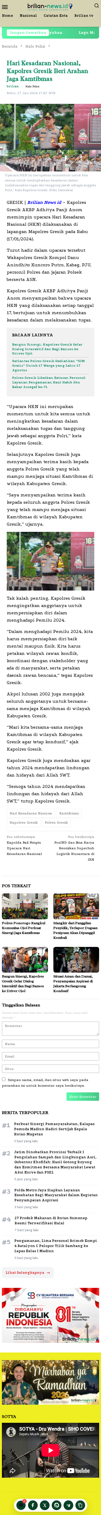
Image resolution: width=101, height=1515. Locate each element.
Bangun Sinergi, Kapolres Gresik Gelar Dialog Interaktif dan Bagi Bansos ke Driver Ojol (47, 349)
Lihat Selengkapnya (28, 1273)
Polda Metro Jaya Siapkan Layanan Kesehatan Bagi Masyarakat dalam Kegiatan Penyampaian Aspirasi (56, 1195)
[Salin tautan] (80, 1505)
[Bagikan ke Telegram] (68, 1505)
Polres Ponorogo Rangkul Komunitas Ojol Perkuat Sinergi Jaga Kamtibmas (23, 928)
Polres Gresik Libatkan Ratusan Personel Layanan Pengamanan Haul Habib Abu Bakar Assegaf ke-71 (49, 382)
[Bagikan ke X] (45, 1505)
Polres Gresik (56, 822)
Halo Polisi (32, 86)
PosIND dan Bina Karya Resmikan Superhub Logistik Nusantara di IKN (74, 848)
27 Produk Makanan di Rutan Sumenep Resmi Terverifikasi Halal (51, 1220)
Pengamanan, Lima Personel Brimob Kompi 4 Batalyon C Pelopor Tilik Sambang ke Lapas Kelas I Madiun (55, 1246)
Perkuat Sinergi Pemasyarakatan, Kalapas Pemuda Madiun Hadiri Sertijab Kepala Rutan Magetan (54, 1129)
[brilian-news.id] (50, 6)
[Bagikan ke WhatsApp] (56, 1505)
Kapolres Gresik (24, 822)
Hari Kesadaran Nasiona (31, 813)
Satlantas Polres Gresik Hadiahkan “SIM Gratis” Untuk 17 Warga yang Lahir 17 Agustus (48, 365)
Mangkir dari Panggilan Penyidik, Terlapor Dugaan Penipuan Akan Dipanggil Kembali (75, 930)
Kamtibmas (69, 813)
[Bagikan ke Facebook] (33, 1505)
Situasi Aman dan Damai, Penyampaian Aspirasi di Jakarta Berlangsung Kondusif (73, 983)
